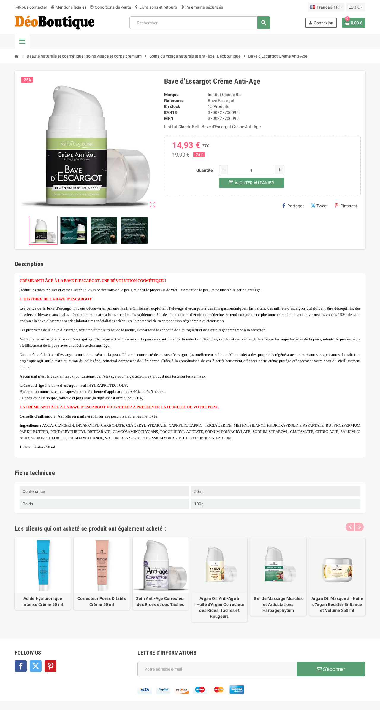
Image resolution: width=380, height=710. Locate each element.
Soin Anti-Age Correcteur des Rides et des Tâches (160, 601)
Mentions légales (68, 7)
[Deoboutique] (54, 22)
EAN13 (170, 112)
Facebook (21, 666)
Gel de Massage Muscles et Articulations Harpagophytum (278, 604)
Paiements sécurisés (201, 7)
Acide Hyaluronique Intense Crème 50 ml (43, 601)
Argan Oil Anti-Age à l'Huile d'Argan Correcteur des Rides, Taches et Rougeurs (219, 607)
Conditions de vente (110, 7)
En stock (172, 106)
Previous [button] (350, 527)
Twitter (36, 666)
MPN (168, 118)
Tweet (322, 205)
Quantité (204, 170)
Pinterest (349, 205)
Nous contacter (33, 7)
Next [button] (359, 527)
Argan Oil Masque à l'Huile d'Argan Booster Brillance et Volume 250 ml (337, 604)
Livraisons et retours (155, 7)
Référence (174, 100)
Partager (295, 205)
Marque (171, 94)
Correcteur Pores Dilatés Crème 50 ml (101, 601)
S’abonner (333, 669)
